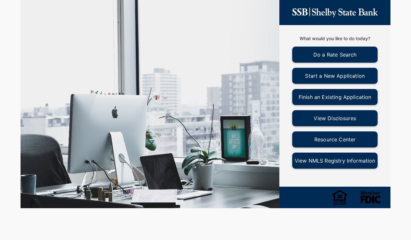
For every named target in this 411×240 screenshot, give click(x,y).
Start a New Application (335, 76)
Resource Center (334, 139)
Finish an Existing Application (335, 97)
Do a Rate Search (335, 54)
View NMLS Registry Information (335, 160)
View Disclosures (335, 118)
